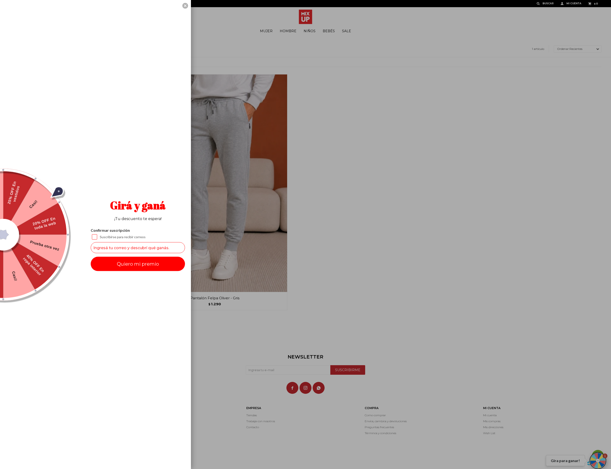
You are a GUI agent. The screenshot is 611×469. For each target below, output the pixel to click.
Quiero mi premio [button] (138, 264)
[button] (185, 6)
